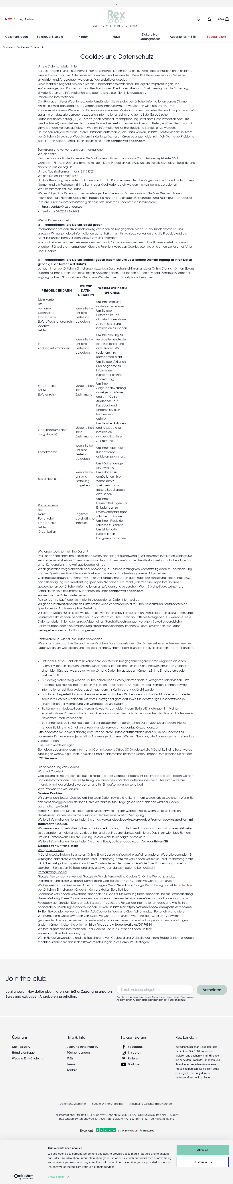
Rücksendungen (78, 1052)
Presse (70, 1064)
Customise (201, 1161)
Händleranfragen (24, 1052)
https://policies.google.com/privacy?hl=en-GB (134, 841)
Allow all (202, 1150)
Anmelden (212, 989)
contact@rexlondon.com (128, 141)
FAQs (69, 1058)
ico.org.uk (65, 167)
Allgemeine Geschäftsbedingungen (151, 1103)
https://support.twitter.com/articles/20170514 (121, 924)
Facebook (135, 1047)
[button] (26, 18)
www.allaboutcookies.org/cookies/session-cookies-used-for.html (147, 819)
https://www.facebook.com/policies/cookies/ (160, 907)
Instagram (135, 1052)
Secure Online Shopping (107, 1103)
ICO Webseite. (48, 758)
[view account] (209, 19)
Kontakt (71, 1070)
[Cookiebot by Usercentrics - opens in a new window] (24, 1177)
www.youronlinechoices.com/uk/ (62, 933)
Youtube (133, 1064)
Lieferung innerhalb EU (82, 1047)
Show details (56, 1176)
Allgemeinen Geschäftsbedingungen (139, 999)
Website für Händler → (28, 1058)
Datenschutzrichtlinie (73, 1103)
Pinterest (133, 1058)
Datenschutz (177, 999)
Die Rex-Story (21, 1047)
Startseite (8, 47)
